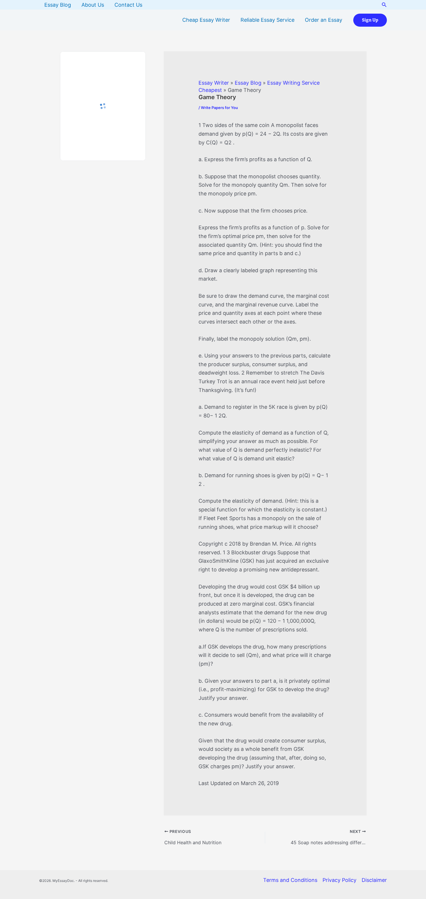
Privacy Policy (339, 880)
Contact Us (128, 5)
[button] (384, 4)
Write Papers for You (219, 107)
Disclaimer (374, 880)
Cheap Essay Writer (206, 20)
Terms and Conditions (290, 880)
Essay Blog (57, 5)
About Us (92, 5)
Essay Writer (214, 83)
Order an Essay (323, 20)
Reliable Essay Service (267, 20)
